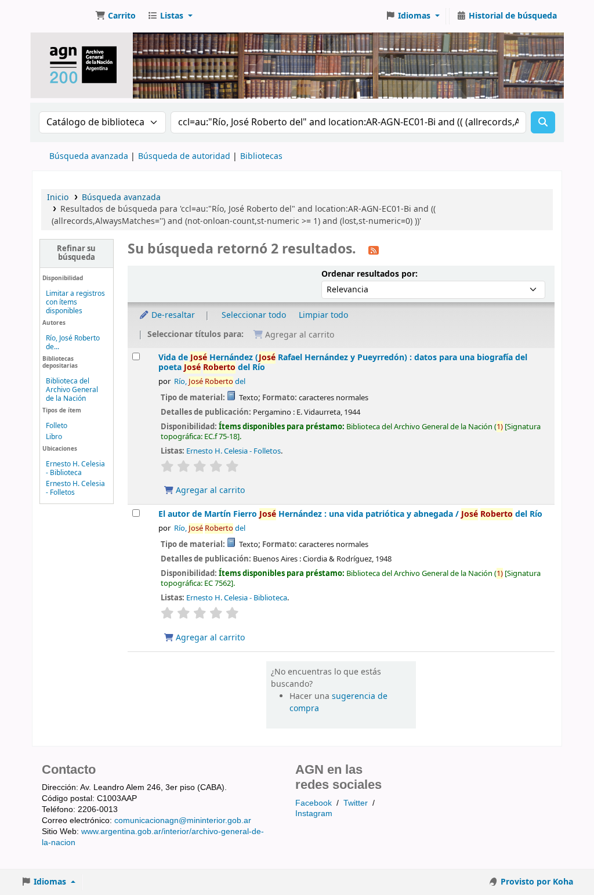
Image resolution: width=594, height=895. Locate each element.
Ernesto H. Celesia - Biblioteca (75, 468)
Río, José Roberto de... (73, 342)
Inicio (57, 197)
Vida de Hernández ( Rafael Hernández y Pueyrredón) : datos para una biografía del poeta (342, 362)
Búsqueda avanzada (88, 156)
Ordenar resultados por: (369, 274)
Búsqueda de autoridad (184, 156)
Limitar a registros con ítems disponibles (75, 302)
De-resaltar (172, 315)
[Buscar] (543, 122)
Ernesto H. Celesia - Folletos (75, 488)
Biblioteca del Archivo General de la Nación (72, 390)
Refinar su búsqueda (76, 253)
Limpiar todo (323, 315)
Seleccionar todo (254, 315)
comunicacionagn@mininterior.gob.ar (182, 820)
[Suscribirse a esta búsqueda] (373, 250)
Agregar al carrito (209, 490)
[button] (115, 16)
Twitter (355, 802)
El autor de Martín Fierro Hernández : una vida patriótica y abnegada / (350, 514)
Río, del (209, 381)
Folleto (56, 426)
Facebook (313, 802)
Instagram (313, 813)
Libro (54, 437)
